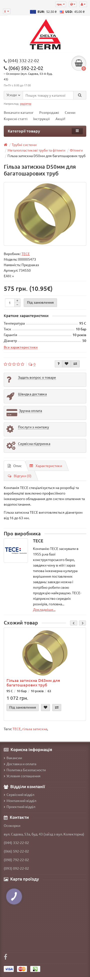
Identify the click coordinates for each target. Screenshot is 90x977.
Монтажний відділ (21, 800)
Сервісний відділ (20, 794)
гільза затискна (34, 728)
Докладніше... (44, 609)
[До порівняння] (75, 363)
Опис (17, 465)
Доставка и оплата (21, 763)
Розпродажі (49, 112)
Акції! (60, 118)
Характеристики (49, 465)
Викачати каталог (19, 112)
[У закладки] (66, 363)
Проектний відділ (20, 806)
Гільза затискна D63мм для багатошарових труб (33, 682)
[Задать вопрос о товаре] (58, 363)
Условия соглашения (23, 776)
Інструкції (41, 118)
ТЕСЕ (16, 728)
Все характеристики (21, 347)
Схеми (70, 112)
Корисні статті (16, 118)
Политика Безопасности (26, 769)
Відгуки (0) (23, 475)
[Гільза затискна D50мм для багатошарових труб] (45, 214)
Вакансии (14, 757)
